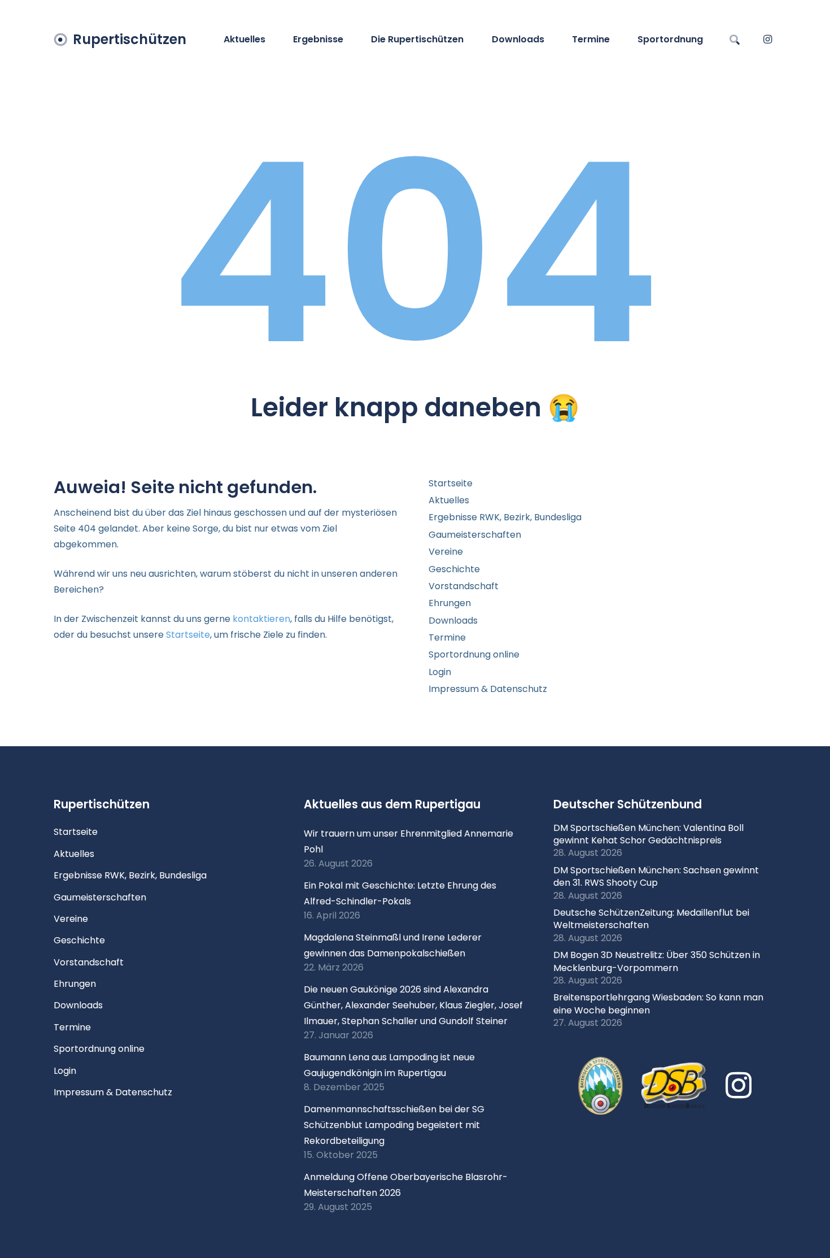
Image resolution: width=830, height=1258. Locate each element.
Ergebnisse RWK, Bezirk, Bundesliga (505, 517)
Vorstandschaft (464, 586)
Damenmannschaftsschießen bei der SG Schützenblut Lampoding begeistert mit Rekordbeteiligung (394, 1125)
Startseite (188, 634)
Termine (447, 637)
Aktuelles (449, 500)
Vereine (446, 551)
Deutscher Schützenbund (627, 804)
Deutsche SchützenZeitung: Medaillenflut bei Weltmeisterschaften (651, 918)
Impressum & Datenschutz (488, 688)
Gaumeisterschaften (475, 534)
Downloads (453, 620)
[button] (349, 39)
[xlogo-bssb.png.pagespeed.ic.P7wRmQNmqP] (600, 1086)
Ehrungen (450, 603)
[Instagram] (767, 40)
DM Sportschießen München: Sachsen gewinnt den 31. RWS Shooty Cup (656, 876)
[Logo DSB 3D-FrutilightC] (674, 1085)
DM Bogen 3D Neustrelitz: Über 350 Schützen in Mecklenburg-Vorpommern (656, 961)
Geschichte (454, 569)
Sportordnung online (474, 654)
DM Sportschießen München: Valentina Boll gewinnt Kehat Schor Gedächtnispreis (648, 834)
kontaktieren (261, 618)
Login (440, 671)
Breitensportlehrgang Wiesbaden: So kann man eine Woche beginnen (658, 1003)
